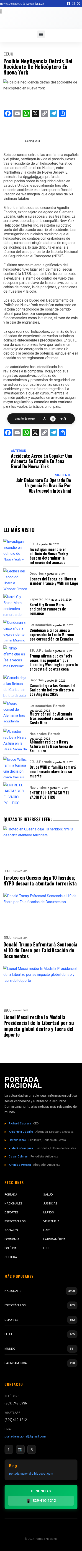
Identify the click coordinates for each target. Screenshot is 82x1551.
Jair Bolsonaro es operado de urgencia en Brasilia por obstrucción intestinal (43, 485)
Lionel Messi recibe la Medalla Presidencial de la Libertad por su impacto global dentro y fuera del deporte (38, 1025)
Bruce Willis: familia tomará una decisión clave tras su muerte (53, 771)
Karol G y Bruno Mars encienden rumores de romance (48, 608)
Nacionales (38, 733)
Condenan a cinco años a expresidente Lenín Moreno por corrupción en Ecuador (52, 634)
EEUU (8, 54)
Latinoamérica (41, 625)
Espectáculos (40, 599)
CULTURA (11, 1257)
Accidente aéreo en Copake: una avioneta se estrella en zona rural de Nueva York (41, 461)
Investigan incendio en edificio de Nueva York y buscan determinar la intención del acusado (49, 555)
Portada (45, 650)
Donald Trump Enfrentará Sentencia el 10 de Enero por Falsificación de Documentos (40, 950)
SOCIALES (11, 1230)
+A (63, 418)
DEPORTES (11, 1212)
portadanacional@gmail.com (25, 1436)
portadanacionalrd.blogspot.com (31, 1473)
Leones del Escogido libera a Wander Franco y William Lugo (54, 581)
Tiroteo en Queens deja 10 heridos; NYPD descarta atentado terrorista (40, 880)
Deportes (37, 573)
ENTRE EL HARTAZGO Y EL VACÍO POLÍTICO (49, 795)
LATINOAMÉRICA (54, 1239)
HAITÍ (46, 1230)
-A (44, 418)
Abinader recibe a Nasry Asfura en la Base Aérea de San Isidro (51, 746)
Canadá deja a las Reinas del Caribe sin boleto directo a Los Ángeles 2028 (52, 689)
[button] (41, 34)
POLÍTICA (11, 1248)
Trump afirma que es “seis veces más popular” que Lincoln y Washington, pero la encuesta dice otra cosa (54, 662)
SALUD (48, 1194)
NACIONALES (13, 1203)
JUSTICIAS (50, 1203)
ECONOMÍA (12, 1239)
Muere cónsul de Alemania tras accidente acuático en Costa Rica (51, 718)
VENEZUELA (51, 1221)
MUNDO (48, 1212)
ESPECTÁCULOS (15, 1221)
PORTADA (11, 1194)
